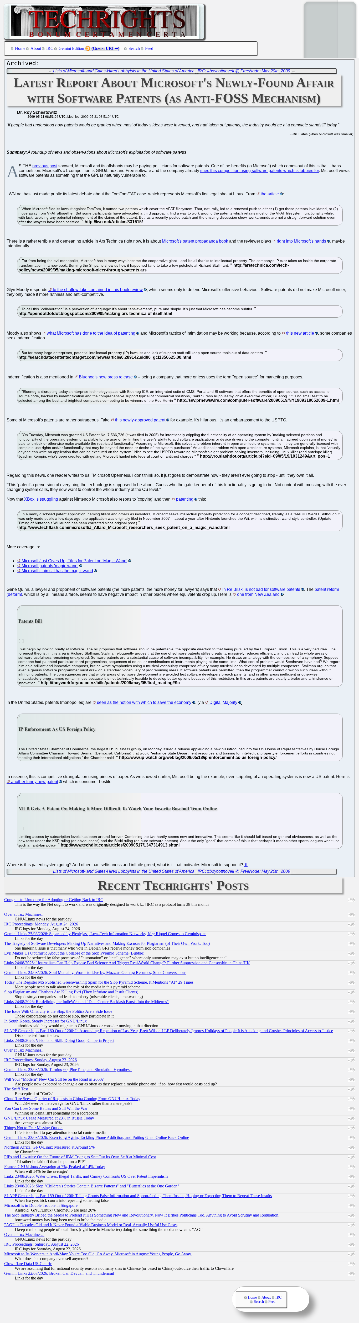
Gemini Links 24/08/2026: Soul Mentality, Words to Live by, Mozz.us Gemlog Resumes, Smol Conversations (95, 972)
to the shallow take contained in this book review (98, 289)
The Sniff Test (16, 1089)
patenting (184, 499)
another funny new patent (34, 781)
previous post (44, 166)
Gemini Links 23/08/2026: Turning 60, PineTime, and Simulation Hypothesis (68, 1069)
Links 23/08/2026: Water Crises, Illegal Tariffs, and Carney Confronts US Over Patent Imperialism (86, 1176)
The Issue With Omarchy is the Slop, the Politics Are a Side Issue (58, 1011)
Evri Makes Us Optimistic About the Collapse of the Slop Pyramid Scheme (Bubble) (74, 953)
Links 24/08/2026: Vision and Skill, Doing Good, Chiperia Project (59, 1040)
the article (270, 194)
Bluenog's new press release (106, 377)
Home (20, 48)
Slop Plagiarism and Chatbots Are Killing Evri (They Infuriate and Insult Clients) (71, 992)
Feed (149, 48)
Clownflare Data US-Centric (28, 1263)
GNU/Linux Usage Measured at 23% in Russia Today (49, 1118)
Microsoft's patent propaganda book (195, 241)
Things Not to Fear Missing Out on (33, 1128)
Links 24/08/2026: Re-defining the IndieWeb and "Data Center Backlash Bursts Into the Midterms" (86, 1001)
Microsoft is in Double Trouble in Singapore (41, 1205)
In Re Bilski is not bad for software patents (261, 589)
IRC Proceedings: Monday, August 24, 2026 (41, 924)
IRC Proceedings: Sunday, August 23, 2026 (40, 1060)
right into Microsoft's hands (301, 241)
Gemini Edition (71, 48)
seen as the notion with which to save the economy (144, 702)
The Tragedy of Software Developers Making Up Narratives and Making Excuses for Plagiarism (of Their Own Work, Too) (107, 943)
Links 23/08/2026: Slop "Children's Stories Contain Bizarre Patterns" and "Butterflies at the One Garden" (91, 1186)
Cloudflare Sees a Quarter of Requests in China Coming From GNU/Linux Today (72, 1098)
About (35, 48)
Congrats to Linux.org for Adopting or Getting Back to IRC (53, 899)
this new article (300, 333)
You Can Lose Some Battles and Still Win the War (46, 1108)
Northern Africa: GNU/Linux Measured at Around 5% (49, 1147)
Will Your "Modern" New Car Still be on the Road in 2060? (54, 1079)
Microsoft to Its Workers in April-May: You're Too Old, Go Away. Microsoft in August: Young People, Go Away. (98, 1254)
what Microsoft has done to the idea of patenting (91, 333)
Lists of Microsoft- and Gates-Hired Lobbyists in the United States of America (123, 71)
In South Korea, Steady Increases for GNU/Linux (45, 1021)
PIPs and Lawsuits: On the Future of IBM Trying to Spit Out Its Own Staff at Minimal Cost (80, 1157)
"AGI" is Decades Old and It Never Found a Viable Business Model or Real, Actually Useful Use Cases (90, 1225)
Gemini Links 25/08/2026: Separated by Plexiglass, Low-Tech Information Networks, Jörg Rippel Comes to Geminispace (105, 933)
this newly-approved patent (140, 420)
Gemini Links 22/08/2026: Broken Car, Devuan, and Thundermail (59, 1273)
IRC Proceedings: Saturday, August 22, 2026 (41, 1244)
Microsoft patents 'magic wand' (50, 566)
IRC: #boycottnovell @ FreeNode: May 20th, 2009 (244, 71)
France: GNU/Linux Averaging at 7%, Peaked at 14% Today (54, 1166)
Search (134, 48)
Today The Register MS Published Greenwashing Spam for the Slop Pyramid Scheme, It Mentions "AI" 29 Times (98, 982)
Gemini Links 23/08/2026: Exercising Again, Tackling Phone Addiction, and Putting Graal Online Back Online (96, 1137)
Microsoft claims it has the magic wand (57, 571)
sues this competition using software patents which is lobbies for (259, 170)
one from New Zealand (258, 594)
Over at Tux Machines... (24, 914)
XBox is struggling (41, 499)
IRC (49, 48)
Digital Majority (223, 702)
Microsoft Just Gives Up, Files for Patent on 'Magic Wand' (74, 561)
